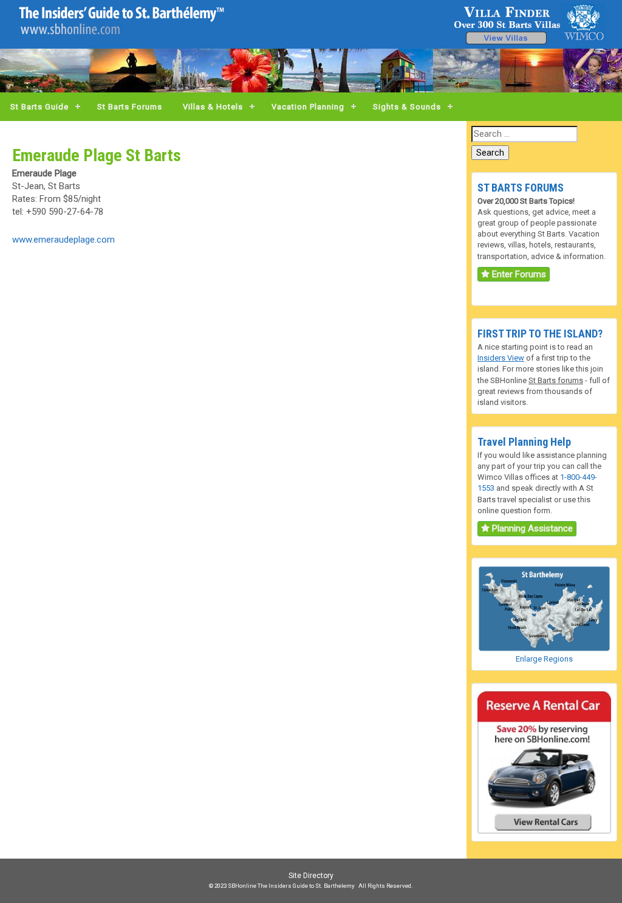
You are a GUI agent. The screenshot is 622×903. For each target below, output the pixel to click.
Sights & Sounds (407, 106)
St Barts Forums (129, 106)
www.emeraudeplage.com (63, 239)
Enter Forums (518, 274)
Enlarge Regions (544, 658)
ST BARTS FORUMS (520, 187)
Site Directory (311, 875)
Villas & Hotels (213, 106)
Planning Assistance (531, 528)
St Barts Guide (39, 106)
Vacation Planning (308, 106)
